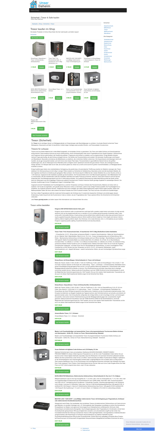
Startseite (35, 24)
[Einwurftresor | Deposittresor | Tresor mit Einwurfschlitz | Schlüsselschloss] (38, 49)
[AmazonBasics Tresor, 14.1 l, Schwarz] (57, 77)
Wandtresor (107, 33)
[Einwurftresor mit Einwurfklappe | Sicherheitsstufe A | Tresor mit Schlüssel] (89, 49)
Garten (106, 51)
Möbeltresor (107, 28)
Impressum (85, 428)
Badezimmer (107, 43)
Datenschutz (86, 430)
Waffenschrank (108, 31)
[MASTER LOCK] (75, 49)
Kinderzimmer (108, 52)
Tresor (52, 24)
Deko (105, 47)
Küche (106, 54)
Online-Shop (35, 10)
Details (41, 67)
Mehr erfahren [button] (145, 424)
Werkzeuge (107, 60)
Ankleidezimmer (108, 39)
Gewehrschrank (108, 26)
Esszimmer (107, 49)
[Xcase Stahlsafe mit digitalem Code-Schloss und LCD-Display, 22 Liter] (92, 78)
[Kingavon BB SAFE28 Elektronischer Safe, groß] (37, 110)
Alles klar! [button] (139, 429)
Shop (40, 24)
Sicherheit (46, 24)
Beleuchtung (107, 45)
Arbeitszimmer (108, 41)
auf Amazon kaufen (62, 227)
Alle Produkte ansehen (37, 38)
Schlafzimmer (108, 56)
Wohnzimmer (108, 62)
